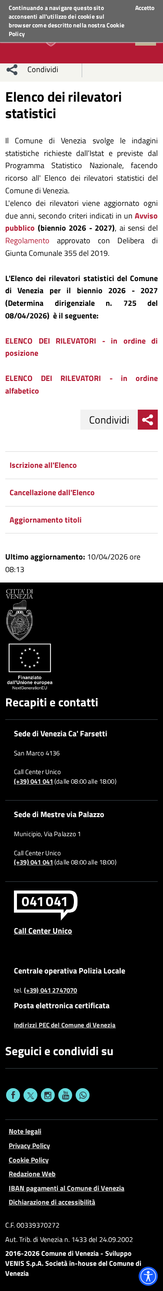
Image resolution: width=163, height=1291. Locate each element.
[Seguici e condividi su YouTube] (65, 1095)
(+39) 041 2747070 (50, 990)
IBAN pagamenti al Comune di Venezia (66, 1188)
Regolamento (27, 240)
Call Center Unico (43, 930)
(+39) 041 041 (33, 781)
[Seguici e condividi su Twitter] (30, 1095)
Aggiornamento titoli (46, 520)
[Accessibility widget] (148, 1276)
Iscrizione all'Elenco (43, 465)
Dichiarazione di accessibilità (52, 1202)
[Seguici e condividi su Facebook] (13, 1095)
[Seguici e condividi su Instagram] (48, 1095)
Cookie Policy (29, 1160)
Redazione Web (32, 1174)
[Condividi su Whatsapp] (83, 1095)
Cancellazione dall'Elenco (52, 492)
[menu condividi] (12, 69)
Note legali (25, 1131)
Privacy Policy (29, 1145)
